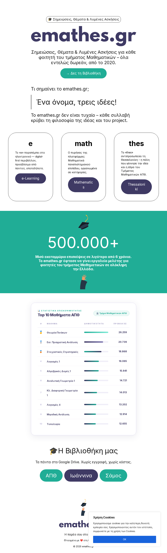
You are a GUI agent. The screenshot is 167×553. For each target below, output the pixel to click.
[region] (124, 529)
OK (124, 539)
